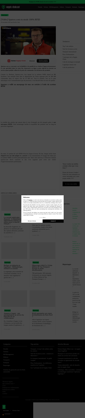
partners (30, 200)
